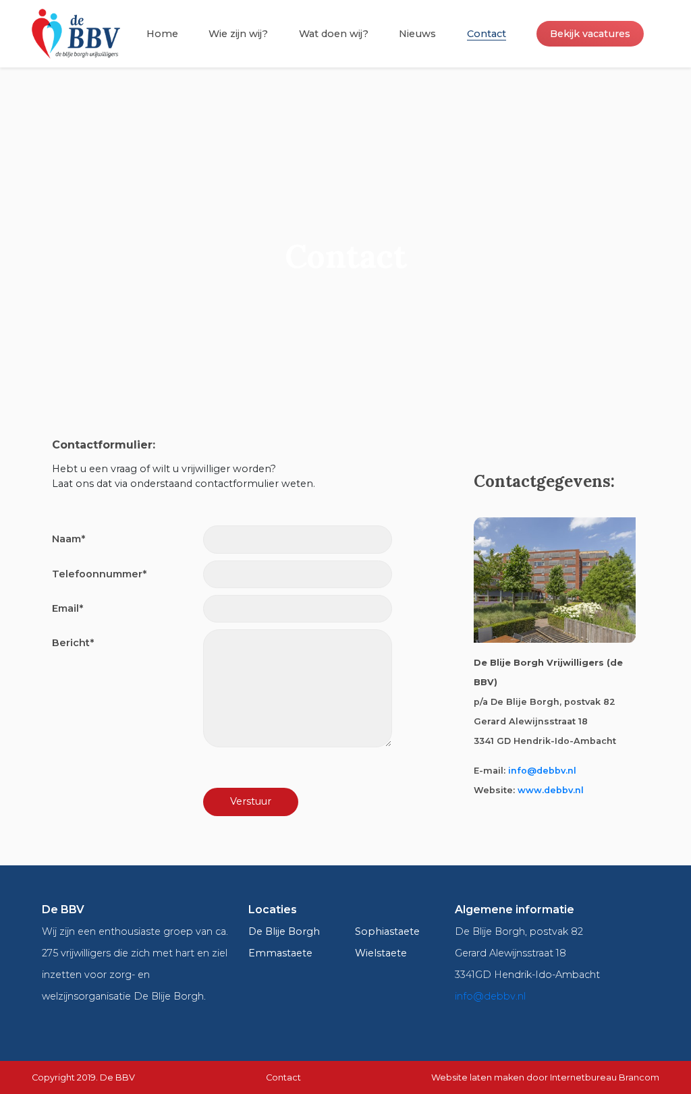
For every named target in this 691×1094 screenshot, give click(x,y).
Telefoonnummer (99, 574)
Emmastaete (280, 953)
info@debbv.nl (542, 771)
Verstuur (250, 801)
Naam (68, 539)
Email (67, 608)
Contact (486, 34)
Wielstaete (381, 953)
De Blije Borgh (284, 931)
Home (162, 34)
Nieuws (417, 34)
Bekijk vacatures (590, 34)
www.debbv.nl (551, 790)
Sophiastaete (387, 931)
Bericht (73, 643)
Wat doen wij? (333, 34)
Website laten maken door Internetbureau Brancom (545, 1077)
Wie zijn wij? (238, 34)
